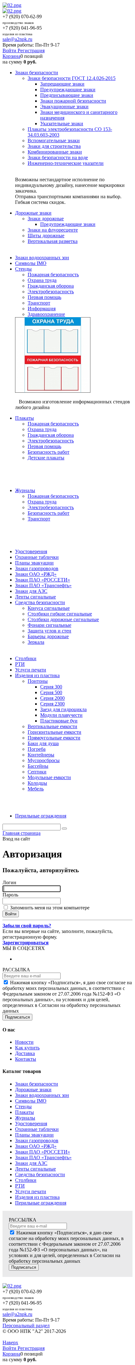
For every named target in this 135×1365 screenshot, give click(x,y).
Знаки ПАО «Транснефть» (43, 1157)
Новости (24, 1042)
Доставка (25, 1053)
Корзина (11, 56)
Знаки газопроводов (36, 1140)
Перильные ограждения (40, 1202)
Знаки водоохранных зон (42, 1095)
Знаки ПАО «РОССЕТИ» (42, 1151)
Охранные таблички (37, 1129)
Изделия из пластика (37, 1197)
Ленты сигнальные (35, 1168)
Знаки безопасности (36, 1084)
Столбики (25, 1180)
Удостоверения (31, 1123)
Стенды (23, 1106)
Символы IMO (30, 1101)
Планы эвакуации (34, 1135)
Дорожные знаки (33, 1089)
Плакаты (24, 1112)
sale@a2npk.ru (17, 39)
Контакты (25, 1059)
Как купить (27, 1047)
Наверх (10, 1342)
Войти (10, 50)
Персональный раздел (26, 1325)
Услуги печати (30, 1191)
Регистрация (31, 50)
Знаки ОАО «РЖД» (36, 1146)
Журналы (25, 1118)
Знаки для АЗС (31, 1163)
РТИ (20, 1185)
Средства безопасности (40, 1174)
